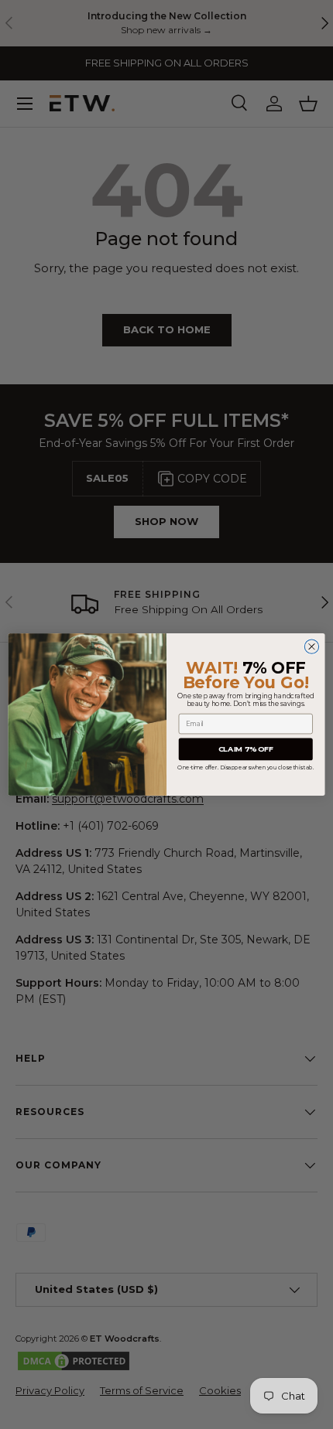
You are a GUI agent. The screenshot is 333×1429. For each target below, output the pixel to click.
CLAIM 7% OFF (245, 749)
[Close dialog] (311, 646)
